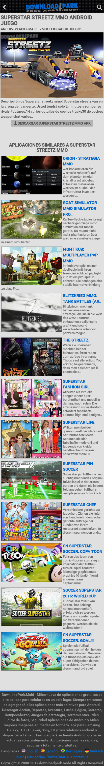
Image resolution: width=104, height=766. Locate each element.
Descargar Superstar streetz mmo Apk (54, 123)
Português (74, 751)
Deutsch (96, 751)
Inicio (20, 757)
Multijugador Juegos (62, 29)
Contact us (79, 757)
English (32, 751)
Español (52, 751)
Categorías (36, 757)
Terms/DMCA (58, 757)
